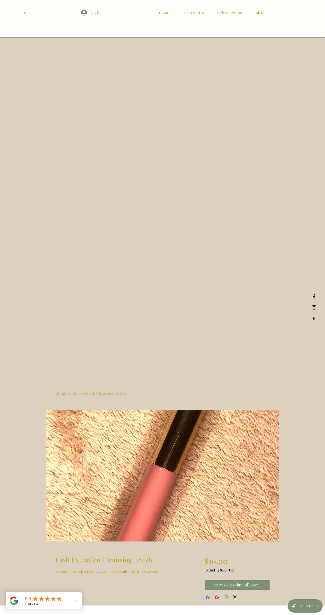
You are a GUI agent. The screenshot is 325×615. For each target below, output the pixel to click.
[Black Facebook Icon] (314, 296)
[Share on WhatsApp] (226, 597)
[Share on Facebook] (208, 597)
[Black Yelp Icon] (314, 318)
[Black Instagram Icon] (314, 307)
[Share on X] (235, 597)
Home (60, 393)
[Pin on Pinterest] (217, 597)
